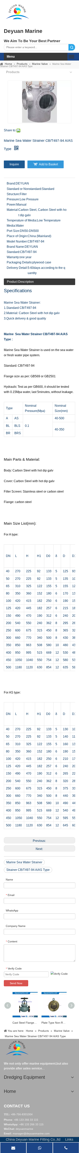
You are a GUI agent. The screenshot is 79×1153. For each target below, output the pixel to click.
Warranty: (13, 257)
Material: (12, 209)
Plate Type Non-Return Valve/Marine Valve (54, 1022)
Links (69, 1139)
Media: (11, 225)
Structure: (13, 194)
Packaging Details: (19, 262)
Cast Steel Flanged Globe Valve (25, 1022)
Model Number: (17, 241)
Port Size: (13, 230)
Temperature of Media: (22, 220)
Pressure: (13, 199)
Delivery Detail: (17, 267)
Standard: (13, 252)
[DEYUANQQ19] (17, 11)
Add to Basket (48, 164)
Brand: (11, 183)
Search (71, 47)
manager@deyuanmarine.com (31, 1133)
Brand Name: (16, 246)
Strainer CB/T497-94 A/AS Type (28, 869)
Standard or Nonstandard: (24, 188)
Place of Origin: (17, 236)
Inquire (14, 164)
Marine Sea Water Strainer (24, 862)
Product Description (20, 281)
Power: (11, 204)
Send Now (16, 983)
